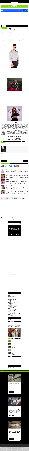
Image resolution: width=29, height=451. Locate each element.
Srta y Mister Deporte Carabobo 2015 (15, 313)
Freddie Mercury (12, 304)
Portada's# (10, 141)
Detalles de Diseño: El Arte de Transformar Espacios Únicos (14, 432)
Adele (10, 198)
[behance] (16, 0)
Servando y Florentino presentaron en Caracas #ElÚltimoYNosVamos (15, 295)
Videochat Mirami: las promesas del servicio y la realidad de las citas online (14, 409)
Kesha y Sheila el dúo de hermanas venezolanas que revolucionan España (16, 347)
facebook (23, 163)
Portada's (10, 29)
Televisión (18, 29)
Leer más (11, 415)
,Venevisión (18, 32)
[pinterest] (13, 0)
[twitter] (12, 0)
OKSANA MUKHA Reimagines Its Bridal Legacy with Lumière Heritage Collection (14, 324)
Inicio (9, 232)
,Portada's (8, 32)
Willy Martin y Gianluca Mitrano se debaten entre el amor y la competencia (11, 214)
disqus (14, 163)
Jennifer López (7, 179)
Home (1, 29)
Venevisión (21, 29)
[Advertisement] (14, 18)
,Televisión (15, 32)
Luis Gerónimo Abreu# (5, 141)
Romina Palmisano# (15, 141)
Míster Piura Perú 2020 (13, 310)
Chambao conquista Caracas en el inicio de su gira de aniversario (9, 219)
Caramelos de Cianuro (4, 198)
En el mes (14, 338)
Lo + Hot (10, 338)
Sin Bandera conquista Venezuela (5, 213)
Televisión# (19, 141)
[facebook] (10, 0)
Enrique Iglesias (21, 198)
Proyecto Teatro (8, 174)
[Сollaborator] (14, 10)
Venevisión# (23, 141)
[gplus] (13, 234)
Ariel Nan (11, 298)
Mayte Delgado (8, 199)
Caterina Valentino (15, 198)
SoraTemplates (11, 444)
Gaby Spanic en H (12, 307)
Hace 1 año (19, 338)
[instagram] (18, 0)
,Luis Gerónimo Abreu (3, 32)
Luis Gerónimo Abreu (5, 29)
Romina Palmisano (14, 29)
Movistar (11, 301)
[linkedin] (15, 234)
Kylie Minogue (3, 199)
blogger (5, 163)
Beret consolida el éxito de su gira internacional (7, 217)
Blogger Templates (20, 444)
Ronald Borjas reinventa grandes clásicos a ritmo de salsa (8, 216)
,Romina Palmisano (11, 32)
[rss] (15, 0)
